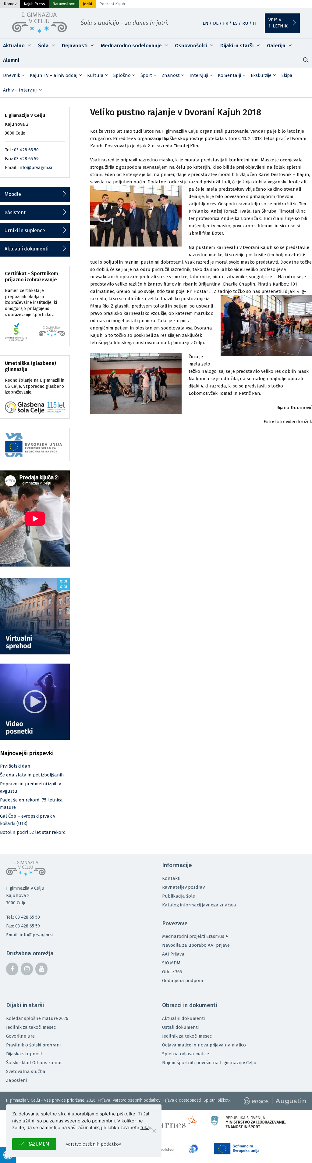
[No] (154, 1131)
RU (245, 23)
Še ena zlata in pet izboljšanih (32, 775)
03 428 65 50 (26, 150)
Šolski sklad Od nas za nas (34, 1062)
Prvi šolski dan (15, 766)
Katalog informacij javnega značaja (199, 905)
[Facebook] (12, 969)
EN (205, 23)
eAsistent (15, 212)
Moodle (13, 194)
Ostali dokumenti (180, 1027)
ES (235, 23)
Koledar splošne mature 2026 (37, 1018)
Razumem (38, 1144)
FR (225, 23)
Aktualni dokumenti (26, 249)
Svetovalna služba (25, 1071)
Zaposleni (16, 1080)
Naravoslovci (64, 4)
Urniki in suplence (25, 230)
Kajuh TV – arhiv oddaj (53, 75)
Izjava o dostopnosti (182, 1100)
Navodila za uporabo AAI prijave (196, 945)
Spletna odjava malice (185, 1054)
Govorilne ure (20, 1036)
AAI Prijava (173, 954)
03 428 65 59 (26, 158)
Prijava (104, 1100)
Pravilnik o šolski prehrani (33, 1045)
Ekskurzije (261, 75)
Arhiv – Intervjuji (20, 90)
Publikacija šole (178, 896)
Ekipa (286, 75)
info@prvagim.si (35, 167)
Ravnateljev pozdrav (183, 887)
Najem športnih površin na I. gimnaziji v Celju (209, 1062)
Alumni (11, 60)
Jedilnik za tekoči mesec (31, 1027)
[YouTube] (41, 969)
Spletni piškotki (217, 1100)
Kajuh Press (34, 4)
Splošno (122, 75)
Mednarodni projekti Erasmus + (195, 936)
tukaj (145, 1127)
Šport (146, 75)
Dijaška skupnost (24, 1054)
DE (215, 23)
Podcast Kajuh (112, 4)
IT (255, 23)
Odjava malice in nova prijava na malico (204, 1045)
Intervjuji (199, 75)
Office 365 (172, 971)
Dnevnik (11, 75)
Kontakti (171, 878)
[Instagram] (27, 969)
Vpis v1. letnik (278, 23)
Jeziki (87, 4)
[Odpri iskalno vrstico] (305, 60)
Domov (10, 4)
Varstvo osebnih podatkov (137, 1100)
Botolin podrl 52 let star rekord (33, 832)
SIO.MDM (171, 963)
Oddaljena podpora (182, 980)
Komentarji (229, 75)
